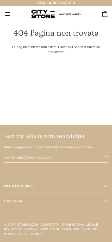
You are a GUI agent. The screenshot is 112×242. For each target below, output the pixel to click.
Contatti (49, 224)
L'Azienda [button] (13, 201)
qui (70, 47)
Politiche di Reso (20, 229)
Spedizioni (49, 229)
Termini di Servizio (80, 229)
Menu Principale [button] (19, 186)
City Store (18, 224)
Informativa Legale (79, 224)
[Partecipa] (103, 156)
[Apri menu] (12, 14)
